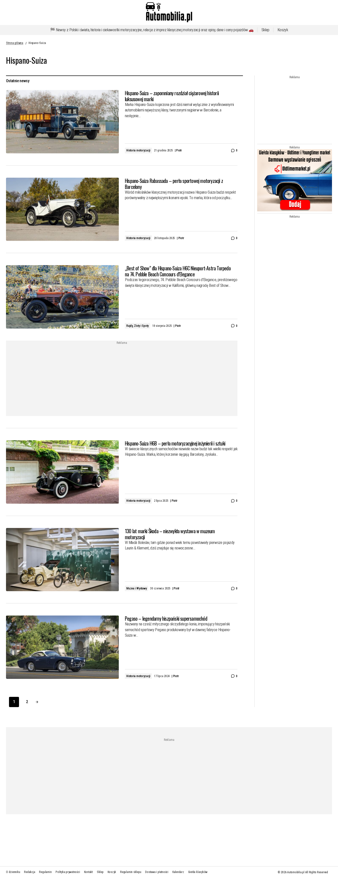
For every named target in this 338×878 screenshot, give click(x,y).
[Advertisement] (81, 379)
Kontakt (88, 872)
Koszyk (282, 29)
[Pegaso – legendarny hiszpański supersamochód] (62, 647)
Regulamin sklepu (130, 872)
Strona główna (14, 43)
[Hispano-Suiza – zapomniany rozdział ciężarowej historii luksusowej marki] (62, 121)
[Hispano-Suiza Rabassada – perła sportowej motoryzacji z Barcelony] (62, 209)
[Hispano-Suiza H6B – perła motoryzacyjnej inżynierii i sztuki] (62, 472)
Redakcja (29, 872)
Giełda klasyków (197, 872)
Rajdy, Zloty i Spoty (137, 326)
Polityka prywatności (68, 872)
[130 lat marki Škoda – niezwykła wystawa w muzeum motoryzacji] (62, 559)
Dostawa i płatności (156, 872)
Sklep (265, 29)
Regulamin (45, 872)
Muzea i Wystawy (136, 588)
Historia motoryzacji (138, 150)
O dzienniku (13, 872)
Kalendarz (178, 872)
